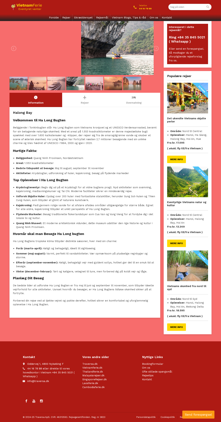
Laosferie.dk (90, 383)
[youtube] (33, 401)
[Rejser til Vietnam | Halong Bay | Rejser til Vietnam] (26, 7)
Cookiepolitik (168, 417)
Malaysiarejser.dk (93, 375)
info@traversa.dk (38, 381)
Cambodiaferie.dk (93, 387)
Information (36, 99)
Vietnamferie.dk (92, 367)
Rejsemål (102, 17)
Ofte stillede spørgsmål (157, 371)
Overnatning (134, 99)
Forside (54, 17)
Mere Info (176, 159)
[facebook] (26, 401)
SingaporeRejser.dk (94, 379)
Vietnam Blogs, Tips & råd (129, 17)
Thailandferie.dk (92, 371)
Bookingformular (152, 363)
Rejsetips (147, 375)
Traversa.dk (90, 363)
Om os (154, 17)
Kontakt (167, 17)
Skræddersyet (83, 17)
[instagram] (41, 401)
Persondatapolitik (146, 417)
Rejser (66, 17)
